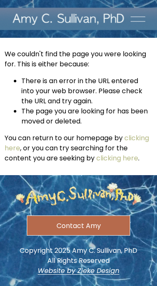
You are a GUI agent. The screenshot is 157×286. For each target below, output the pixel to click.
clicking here (117, 158)
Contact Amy (79, 226)
